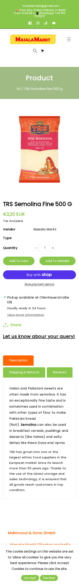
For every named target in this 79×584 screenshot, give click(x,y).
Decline (49, 578)
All (18, 88)
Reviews (59, 372)
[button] (70, 39)
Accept (30, 578)
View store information (25, 315)
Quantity (10, 248)
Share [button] (15, 324)
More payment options (39, 284)
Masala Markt (45, 229)
